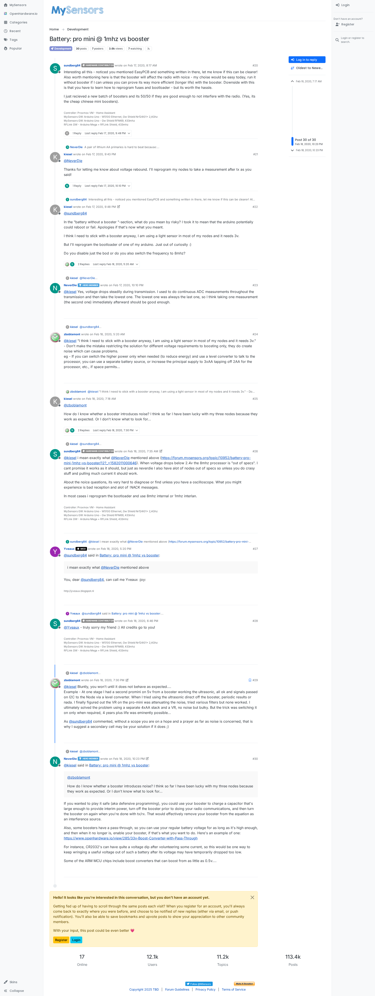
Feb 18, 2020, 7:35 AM (143, 451)
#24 (255, 334)
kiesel (68, 154)
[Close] (252, 897)
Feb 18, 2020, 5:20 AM (109, 334)
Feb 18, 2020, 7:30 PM (109, 680)
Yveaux (69, 548)
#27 (255, 548)
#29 (255, 680)
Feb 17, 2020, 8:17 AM (142, 65)
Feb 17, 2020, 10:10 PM (128, 285)
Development (62, 48)
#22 (255, 206)
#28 (255, 621)
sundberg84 (72, 65)
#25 (255, 398)
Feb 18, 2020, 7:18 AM (101, 398)
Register (61, 940)
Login (76, 940)
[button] (21, 982)
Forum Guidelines (177, 989)
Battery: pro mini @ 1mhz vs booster (129, 555)
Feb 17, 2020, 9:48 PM (101, 206)
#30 (255, 758)
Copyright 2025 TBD (144, 989)
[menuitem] (353, 5)
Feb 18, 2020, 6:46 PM (143, 621)
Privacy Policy (205, 989)
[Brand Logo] (77, 10)
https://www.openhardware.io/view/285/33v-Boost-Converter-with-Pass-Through (130, 838)
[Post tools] (254, 133)
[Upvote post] (238, 133)
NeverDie (76, 147)
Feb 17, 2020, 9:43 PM (101, 154)
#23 (255, 285)
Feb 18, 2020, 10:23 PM (129, 758)
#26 (255, 451)
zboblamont (72, 334)
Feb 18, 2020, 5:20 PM (116, 548)
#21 (255, 154)
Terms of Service (234, 989)
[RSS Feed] (148, 48)
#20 (255, 65)
